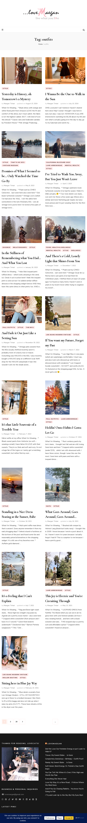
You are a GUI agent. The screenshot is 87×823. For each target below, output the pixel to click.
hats (48, 506)
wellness (75, 250)
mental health (72, 165)
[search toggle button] (84, 30)
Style (5, 88)
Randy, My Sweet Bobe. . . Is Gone (58, 762)
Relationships (20, 247)
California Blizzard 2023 (58, 162)
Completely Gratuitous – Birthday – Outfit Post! (64, 759)
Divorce (6, 247)
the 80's (30, 327)
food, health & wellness (58, 247)
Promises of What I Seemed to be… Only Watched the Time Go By (21, 176)
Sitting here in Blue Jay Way (19, 683)
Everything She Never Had (55, 779)
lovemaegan (55, 744)
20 (17, 722)
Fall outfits (9, 327)
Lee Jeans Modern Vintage (58, 335)
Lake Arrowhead (54, 165)
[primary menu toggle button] (3, 30)
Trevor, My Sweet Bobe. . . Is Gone (59, 755)
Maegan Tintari (9, 103)
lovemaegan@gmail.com (14, 794)
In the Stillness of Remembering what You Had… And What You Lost (21, 258)
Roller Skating (10, 678)
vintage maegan (10, 165)
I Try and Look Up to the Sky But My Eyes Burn (64, 795)
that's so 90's (17, 162)
